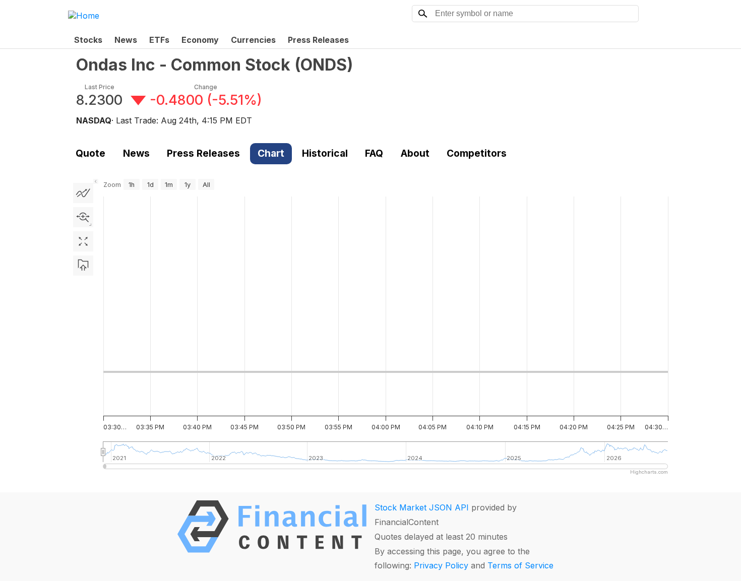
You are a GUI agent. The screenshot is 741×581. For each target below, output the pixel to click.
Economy (200, 40)
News (125, 40)
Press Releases (318, 40)
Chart (271, 153)
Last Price (99, 87)
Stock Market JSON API (422, 507)
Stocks (88, 40)
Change (205, 87)
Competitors (477, 153)
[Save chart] (83, 265)
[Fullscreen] (83, 241)
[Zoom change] (83, 217)
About (415, 153)
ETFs (159, 40)
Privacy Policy (441, 565)
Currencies (253, 40)
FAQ (374, 153)
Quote (90, 153)
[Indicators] (83, 193)
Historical (325, 153)
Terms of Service (520, 565)
